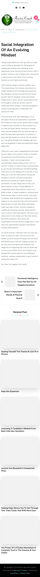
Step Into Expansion (10, 391)
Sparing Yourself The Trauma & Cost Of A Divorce (19, 352)
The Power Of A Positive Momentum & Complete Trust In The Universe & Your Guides (18, 550)
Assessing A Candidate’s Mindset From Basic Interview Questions (18, 429)
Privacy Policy (25, 573)
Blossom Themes (20, 570)
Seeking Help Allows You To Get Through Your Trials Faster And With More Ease (19, 509)
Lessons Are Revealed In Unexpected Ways (17, 469)
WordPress (14, 573)
